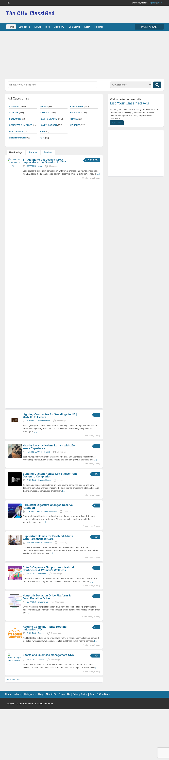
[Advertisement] (84, 54)
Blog (47, 26)
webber (41, 660)
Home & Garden (48, 125)
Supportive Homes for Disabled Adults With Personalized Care (48, 537)
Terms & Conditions (100, 694)
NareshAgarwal (50, 511)
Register (152, 3)
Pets (42, 138)
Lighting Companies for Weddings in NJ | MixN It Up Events (50, 416)
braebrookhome (44, 480)
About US (59, 26)
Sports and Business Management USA (48, 655)
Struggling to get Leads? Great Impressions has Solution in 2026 (44, 161)
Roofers (41, 633)
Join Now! (117, 123)
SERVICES (75, 113)
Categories (24, 26)
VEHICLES (75, 125)
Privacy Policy (80, 694)
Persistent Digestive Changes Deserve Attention (48, 506)
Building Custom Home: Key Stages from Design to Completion (50, 475)
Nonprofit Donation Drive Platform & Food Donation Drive (47, 597)
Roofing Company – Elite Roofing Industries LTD (45, 628)
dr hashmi (42, 574)
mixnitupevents (44, 421)
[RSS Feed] (8, 2)
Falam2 (47, 452)
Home (11, 26)
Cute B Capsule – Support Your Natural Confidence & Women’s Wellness (48, 569)
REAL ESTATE (77, 106)
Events (44, 106)
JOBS (42, 131)
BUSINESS (31, 421)
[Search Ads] (157, 85)
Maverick (48, 542)
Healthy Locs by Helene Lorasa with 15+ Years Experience (49, 447)
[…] (98, 174)
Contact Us (74, 26)
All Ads (37, 26)
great (40, 166)
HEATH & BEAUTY (48, 119)
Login (159, 3)
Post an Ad (149, 26)
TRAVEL (74, 119)
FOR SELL (44, 113)
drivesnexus (43, 602)
